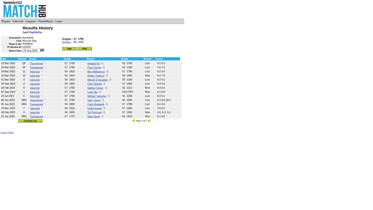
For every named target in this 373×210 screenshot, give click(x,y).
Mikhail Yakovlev (96, 96)
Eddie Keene (94, 108)
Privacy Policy (7, 132)
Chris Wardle (94, 83)
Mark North (93, 116)
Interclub (35, 71)
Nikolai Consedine (97, 79)
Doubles (66, 42)
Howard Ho (93, 63)
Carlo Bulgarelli (95, 104)
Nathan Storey (95, 88)
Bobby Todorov (95, 75)
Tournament (36, 63)
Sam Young (93, 100)
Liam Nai (92, 92)
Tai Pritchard (94, 112)
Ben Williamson (96, 71)
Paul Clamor (94, 67)
